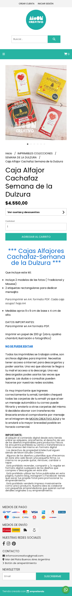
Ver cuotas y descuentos (24, 212)
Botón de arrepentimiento (20, 563)
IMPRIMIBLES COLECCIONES (35, 153)
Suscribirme (52, 576)
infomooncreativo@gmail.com (24, 555)
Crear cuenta (26, 3)
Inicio (9, 153)
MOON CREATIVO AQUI (44, 419)
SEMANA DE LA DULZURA (21, 157)
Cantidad (10, 221)
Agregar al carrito (36, 237)
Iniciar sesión (45, 3)
